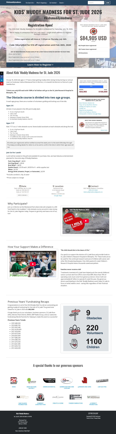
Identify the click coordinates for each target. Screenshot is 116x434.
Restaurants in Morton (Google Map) (90, 114)
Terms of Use (89, 418)
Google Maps (58, 195)
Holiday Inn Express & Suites (87, 106)
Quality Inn (82, 108)
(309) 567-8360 (93, 190)
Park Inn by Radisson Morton (87, 112)
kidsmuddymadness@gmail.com (93, 192)
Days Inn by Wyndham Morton (88, 105)
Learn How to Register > (40, 64)
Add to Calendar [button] (22, 195)
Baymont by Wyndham (86, 110)
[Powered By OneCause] (93, 413)
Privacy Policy (97, 418)
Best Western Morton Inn (86, 103)
